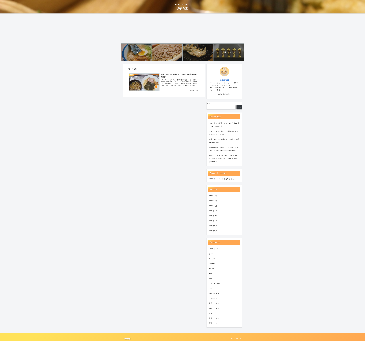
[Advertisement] (182, 28)
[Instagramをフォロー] (224, 94)
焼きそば (212, 313)
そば (210, 274)
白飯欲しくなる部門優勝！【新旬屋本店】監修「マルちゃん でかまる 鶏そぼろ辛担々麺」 (224, 158)
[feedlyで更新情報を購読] (227, 94)
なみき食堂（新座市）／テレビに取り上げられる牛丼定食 (224, 124)
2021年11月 (213, 216)
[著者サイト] (219, 94)
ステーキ (212, 264)
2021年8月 (213, 231)
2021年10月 (213, 221)
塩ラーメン (213, 298)
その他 (211, 269)
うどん (211, 254)
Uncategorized (215, 249)
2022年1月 (213, 206)
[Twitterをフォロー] (222, 94)
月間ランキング (215, 308)
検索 (208, 104)
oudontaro (224, 80)
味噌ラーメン (214, 293)
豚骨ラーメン (214, 318)
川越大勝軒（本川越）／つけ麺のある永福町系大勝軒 (224, 140)
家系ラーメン (214, 303)
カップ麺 (212, 259)
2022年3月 (213, 196)
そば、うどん (214, 278)
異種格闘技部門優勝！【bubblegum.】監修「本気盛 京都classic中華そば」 (224, 148)
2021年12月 (213, 211)
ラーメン (212, 288)
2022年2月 (213, 201)
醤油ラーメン (214, 323)
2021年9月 (213, 226)
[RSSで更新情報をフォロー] (230, 94)
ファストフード (215, 283)
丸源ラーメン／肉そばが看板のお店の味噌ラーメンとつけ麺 (224, 132)
